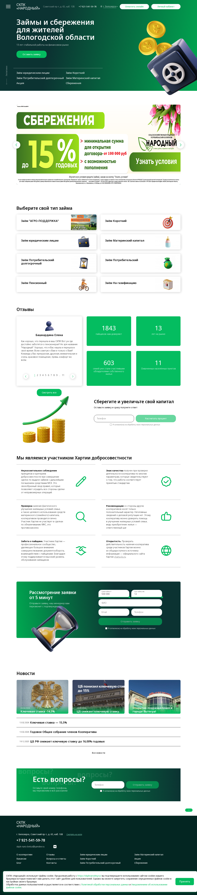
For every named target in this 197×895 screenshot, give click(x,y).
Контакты (51, 863)
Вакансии (21, 858)
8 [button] (54, 375)
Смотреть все (49, 392)
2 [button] (37, 375)
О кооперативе (24, 854)
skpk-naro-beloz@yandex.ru (30, 846)
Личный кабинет (166, 6)
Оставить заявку (31, 54)
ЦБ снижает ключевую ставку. (98, 711)
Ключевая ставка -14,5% (37, 711)
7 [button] (51, 375)
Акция (20, 83)
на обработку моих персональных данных (142, 424)
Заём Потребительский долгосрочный (40, 78)
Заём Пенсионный (33, 283)
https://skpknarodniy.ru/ (89, 875)
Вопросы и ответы (56, 858)
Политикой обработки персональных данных (105, 884)
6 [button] (48, 375)
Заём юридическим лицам (33, 72)
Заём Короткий (75, 72)
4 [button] (43, 375)
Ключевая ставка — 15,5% (48, 722)
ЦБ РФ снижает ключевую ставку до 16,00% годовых (67, 741)
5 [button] (45, 375)
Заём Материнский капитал (83, 78)
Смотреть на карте (74, 834)
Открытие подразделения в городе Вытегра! (152, 709)
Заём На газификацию (121, 283)
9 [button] (56, 375)
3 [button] (40, 375)
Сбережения (73, 83)
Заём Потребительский (121, 260)
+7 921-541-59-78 (87, 6)
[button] (180, 145)
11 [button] (63, 375)
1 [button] (34, 375)
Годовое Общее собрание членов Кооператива (63, 732)
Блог (18, 863)
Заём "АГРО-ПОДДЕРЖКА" (40, 221)
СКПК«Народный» (28, 6)
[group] (98, 145)
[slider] (129, 597)
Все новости (98, 752)
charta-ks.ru (120, 556)
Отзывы (50, 854)
